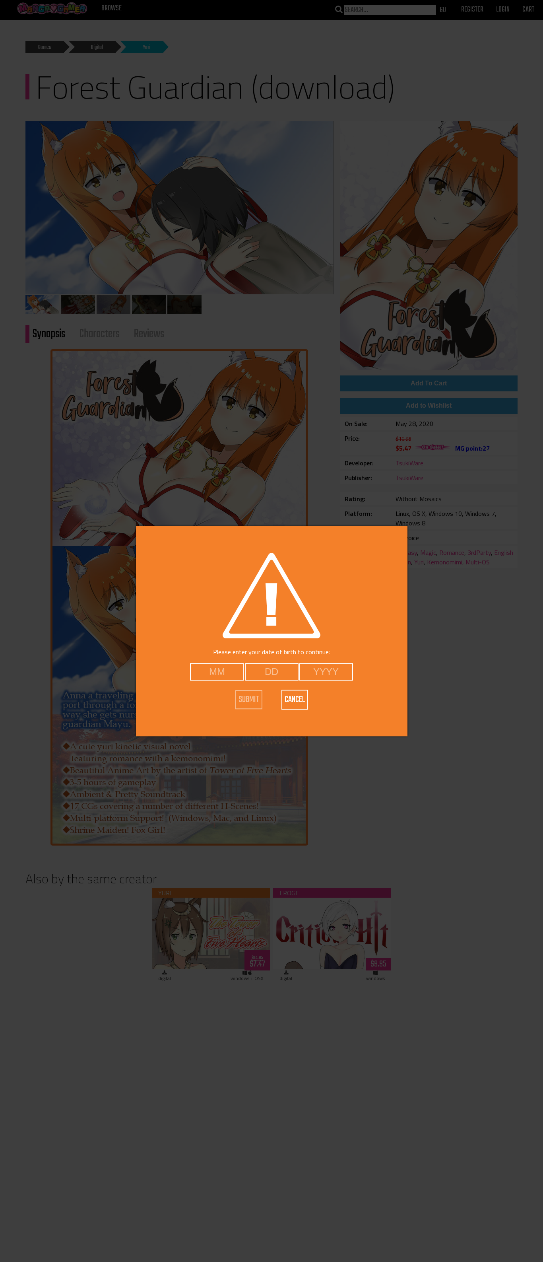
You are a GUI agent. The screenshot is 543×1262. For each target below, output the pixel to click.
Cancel (295, 699)
